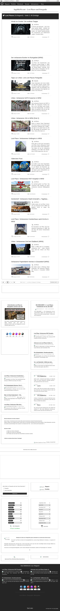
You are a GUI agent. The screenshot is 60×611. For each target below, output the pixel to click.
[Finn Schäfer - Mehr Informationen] (7, 538)
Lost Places (36, 24)
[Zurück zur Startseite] (1, 1)
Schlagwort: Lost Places (9, 0)
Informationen (34, 4)
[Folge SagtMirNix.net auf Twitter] (10, 334)
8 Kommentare (44, 276)
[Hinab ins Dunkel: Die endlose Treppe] (21, 29)
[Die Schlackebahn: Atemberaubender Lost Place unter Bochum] (44, 354)
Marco (38, 405)
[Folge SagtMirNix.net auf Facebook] (7, 334)
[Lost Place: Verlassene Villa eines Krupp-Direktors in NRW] (14, 406)
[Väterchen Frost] (21, 166)
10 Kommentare (44, 93)
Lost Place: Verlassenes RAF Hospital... (12, 569)
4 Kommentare (44, 73)
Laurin (39, 385)
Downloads (20, 4)
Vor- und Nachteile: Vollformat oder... (43, 362)
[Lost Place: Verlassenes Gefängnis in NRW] (21, 146)
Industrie (10, 507)
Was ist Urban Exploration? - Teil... (13, 395)
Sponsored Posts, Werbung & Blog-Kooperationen (15, 559)
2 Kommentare (44, 37)
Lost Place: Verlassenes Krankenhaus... (14, 375)
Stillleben (11, 522)
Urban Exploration (8, 490)
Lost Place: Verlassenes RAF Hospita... (44, 333)
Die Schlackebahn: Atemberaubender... (44, 352)
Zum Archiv (46, 526)
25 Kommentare (44, 113)
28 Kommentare (44, 133)
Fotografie (36, 80)
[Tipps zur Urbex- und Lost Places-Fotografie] (21, 85)
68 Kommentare (44, 236)
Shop (42, 4)
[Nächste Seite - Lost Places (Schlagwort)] (14, 282)
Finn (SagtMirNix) (41, 376)
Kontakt (27, 4)
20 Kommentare (44, 154)
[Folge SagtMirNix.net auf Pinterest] (13, 334)
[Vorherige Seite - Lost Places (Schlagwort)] (3, 282)
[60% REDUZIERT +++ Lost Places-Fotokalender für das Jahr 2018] (44, 309)
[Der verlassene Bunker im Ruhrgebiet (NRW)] (21, 65)
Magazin (7, 4)
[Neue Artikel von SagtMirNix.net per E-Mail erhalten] (22, 334)
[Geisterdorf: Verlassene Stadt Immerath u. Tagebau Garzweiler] (21, 206)
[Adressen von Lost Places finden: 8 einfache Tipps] (44, 345)
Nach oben (30, 608)
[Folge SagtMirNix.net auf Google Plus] (19, 334)
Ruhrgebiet (11, 505)
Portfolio (13, 4)
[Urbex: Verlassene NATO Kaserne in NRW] (21, 105)
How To (10, 516)
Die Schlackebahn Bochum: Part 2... (13, 385)
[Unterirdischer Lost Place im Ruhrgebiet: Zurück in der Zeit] (15, 314)
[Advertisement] (30, 48)
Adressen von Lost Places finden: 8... (43, 343)
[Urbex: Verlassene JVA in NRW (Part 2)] (21, 126)
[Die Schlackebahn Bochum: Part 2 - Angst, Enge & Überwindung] (14, 387)
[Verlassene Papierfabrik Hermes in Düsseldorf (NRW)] (21, 269)
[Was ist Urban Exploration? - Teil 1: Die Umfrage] (10, 397)
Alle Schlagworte (16, 526)
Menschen (11, 518)
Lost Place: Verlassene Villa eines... (13, 404)
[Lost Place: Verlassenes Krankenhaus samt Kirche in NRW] (21, 229)
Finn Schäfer (56, 608)
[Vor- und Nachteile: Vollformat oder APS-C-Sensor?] (43, 364)
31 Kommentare (44, 256)
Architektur (11, 511)
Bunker (10, 520)
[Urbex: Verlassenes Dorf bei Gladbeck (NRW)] (21, 249)
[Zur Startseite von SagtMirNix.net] (2, 5)
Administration (46, 556)
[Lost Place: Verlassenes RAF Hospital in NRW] (21, 186)
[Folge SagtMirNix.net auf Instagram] (16, 334)
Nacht (10, 513)
